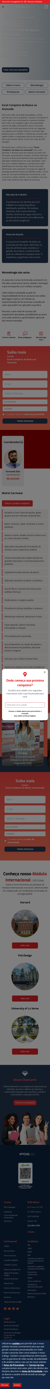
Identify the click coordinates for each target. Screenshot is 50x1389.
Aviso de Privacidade (14, 1365)
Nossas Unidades (35, 2)
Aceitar (17, 1385)
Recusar (4, 1385)
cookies (16, 1343)
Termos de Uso (36, 1365)
